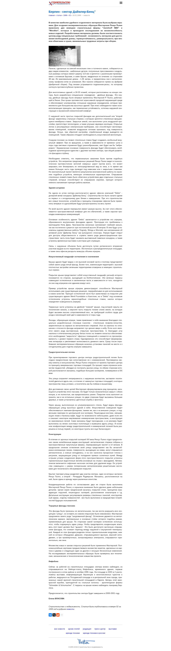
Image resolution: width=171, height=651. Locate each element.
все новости (59, 629)
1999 (65, 15)
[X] (54, 615)
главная (52, 15)
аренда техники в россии (94, 633)
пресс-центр (99, 629)
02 (70, 15)
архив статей (74, 629)
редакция (87, 629)
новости (70, 609)
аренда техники (73, 633)
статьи (59, 15)
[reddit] (57, 615)
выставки (113, 629)
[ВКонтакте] (50, 615)
